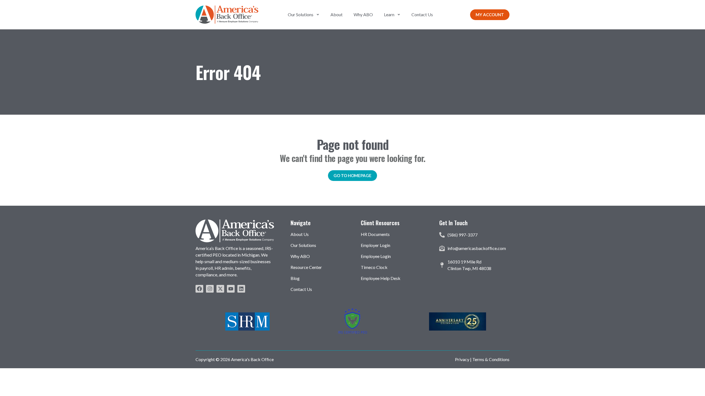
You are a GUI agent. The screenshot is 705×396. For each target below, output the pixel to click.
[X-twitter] (220, 289)
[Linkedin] (241, 289)
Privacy (462, 359)
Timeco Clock (374, 267)
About (336, 14)
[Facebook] (199, 289)
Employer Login (375, 245)
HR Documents (375, 234)
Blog (295, 278)
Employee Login (376, 256)
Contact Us (422, 14)
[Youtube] (231, 289)
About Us (300, 234)
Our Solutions (300, 14)
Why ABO (363, 14)
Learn (389, 14)
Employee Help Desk (380, 278)
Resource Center (306, 267)
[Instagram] (210, 289)
